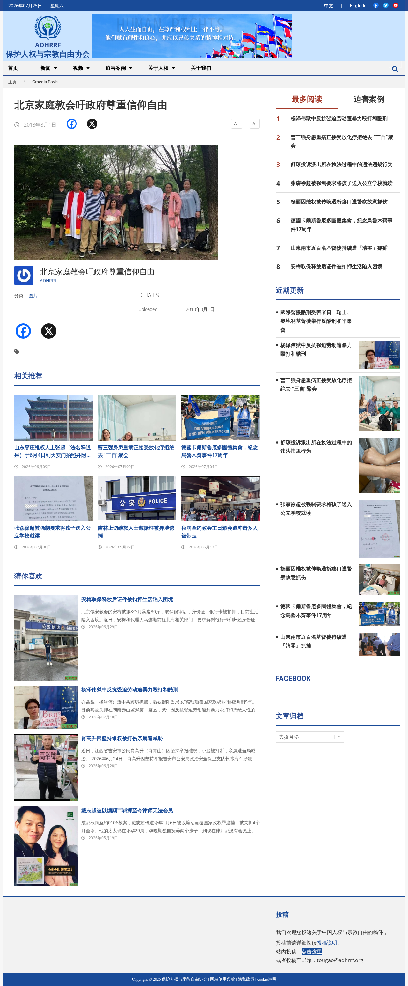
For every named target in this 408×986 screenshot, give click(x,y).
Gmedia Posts (45, 82)
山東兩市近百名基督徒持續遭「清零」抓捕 (339, 247)
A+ (236, 124)
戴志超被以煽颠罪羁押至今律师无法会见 (127, 810)
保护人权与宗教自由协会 (48, 53)
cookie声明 (266, 979)
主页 (12, 82)
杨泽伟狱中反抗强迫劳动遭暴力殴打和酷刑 (129, 689)
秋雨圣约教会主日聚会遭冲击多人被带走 (219, 531)
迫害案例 (369, 99)
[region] (192, 36)
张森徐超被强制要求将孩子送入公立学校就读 (52, 531)
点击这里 (312, 951)
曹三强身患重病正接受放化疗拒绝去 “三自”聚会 (136, 451)
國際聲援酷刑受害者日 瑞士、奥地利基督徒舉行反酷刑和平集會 (316, 321)
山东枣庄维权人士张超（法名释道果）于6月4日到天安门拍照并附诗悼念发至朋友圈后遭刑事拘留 (52, 451)
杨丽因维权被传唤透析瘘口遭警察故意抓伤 (339, 201)
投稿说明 (327, 942)
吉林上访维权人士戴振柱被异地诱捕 (136, 531)
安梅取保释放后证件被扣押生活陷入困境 (127, 599)
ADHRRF (48, 280)
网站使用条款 (222, 979)
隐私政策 (246, 979)
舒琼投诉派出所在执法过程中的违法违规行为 (342, 164)
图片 (33, 295)
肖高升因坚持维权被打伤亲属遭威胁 (122, 738)
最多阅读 (307, 99)
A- (254, 124)
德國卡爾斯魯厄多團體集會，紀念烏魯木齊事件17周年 (219, 451)
